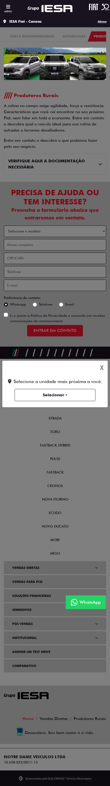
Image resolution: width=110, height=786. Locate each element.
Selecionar (53, 394)
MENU (8, 11)
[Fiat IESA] (50, 8)
